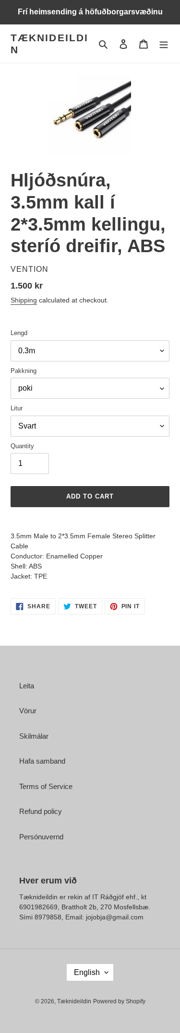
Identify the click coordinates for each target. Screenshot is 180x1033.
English (87, 972)
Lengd (19, 333)
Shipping (24, 300)
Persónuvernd (41, 837)
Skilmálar (33, 736)
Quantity (22, 446)
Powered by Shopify (119, 1001)
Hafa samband (42, 761)
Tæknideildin (49, 43)
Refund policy (40, 811)
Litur (17, 408)
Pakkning (23, 370)
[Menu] (164, 44)
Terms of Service (45, 786)
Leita (26, 686)
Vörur (27, 711)
